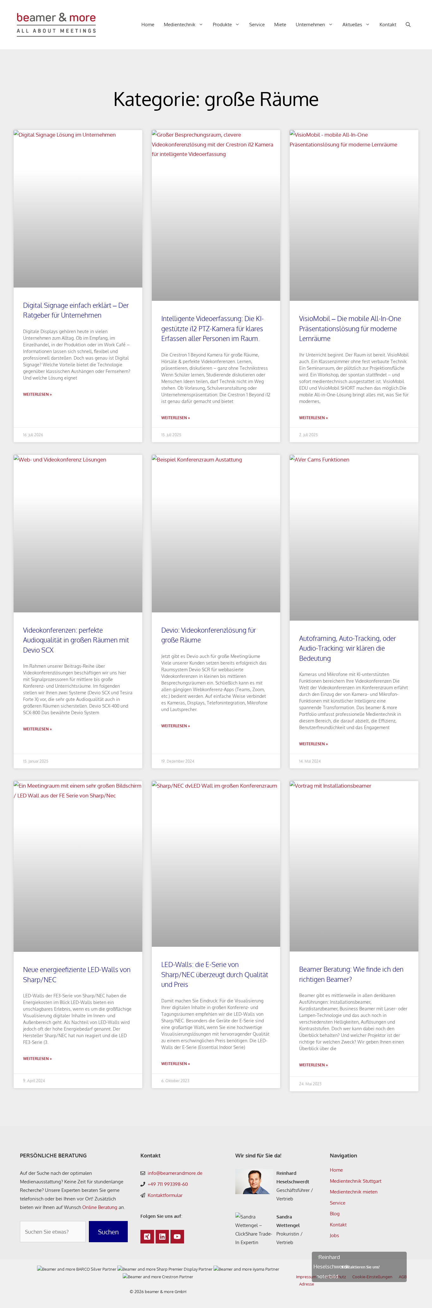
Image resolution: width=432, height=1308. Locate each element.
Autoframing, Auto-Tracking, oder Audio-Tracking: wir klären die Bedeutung (347, 648)
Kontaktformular (165, 1195)
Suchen (108, 1232)
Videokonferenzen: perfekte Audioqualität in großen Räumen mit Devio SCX (76, 640)
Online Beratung (99, 1207)
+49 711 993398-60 (168, 1184)
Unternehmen (310, 25)
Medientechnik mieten (354, 1192)
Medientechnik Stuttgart (355, 1181)
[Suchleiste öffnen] (408, 24)
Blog (335, 1214)
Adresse (306, 1283)
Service (257, 25)
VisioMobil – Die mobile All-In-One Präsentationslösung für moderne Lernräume (350, 328)
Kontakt (388, 25)
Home (147, 25)
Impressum (306, 1276)
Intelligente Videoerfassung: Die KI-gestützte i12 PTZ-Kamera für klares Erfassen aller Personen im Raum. (212, 328)
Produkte (222, 25)
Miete (280, 25)
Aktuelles (352, 25)
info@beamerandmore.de (175, 1173)
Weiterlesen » (37, 394)
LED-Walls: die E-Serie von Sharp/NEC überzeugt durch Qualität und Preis (214, 974)
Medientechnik (179, 25)
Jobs (334, 1235)
